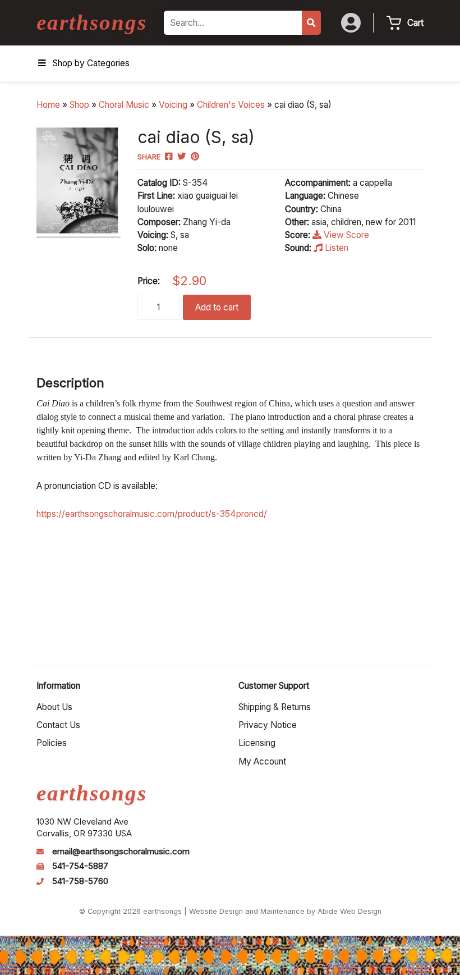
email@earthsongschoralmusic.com (121, 851)
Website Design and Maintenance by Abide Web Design (285, 911)
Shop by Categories (91, 63)
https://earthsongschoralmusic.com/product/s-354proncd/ (151, 514)
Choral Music (124, 104)
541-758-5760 (80, 881)
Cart (415, 22)
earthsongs (91, 22)
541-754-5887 (80, 866)
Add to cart (216, 307)
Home (48, 104)
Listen (335, 247)
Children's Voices (231, 104)
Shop (79, 104)
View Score (345, 235)
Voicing (173, 104)
